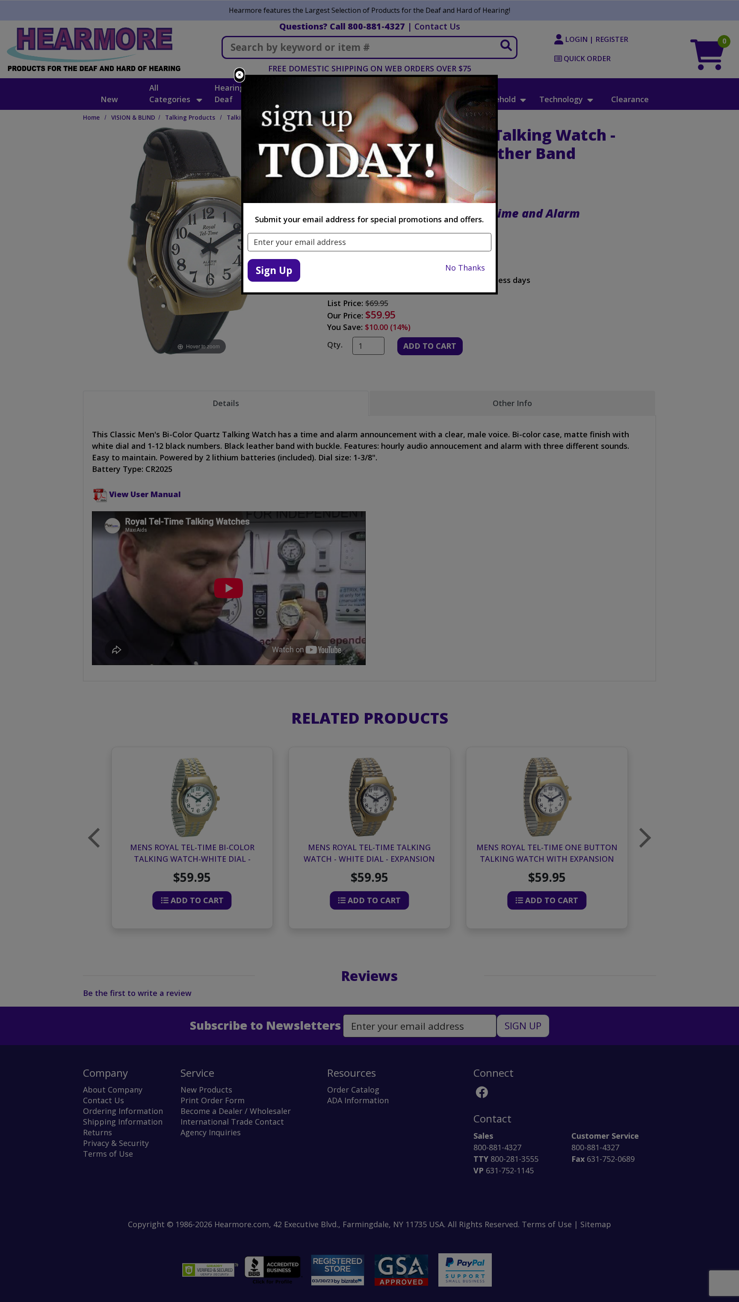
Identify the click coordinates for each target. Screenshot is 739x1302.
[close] (239, 75)
